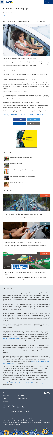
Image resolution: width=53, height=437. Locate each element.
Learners (6, 114)
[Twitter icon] (8, 406)
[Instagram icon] (18, 406)
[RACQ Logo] (47, 393)
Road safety (14, 114)
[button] (2, 2)
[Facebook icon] (4, 406)
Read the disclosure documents (11, 338)
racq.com (43, 383)
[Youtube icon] (13, 406)
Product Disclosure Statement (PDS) (34, 317)
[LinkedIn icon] (23, 406)
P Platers (31, 114)
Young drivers (40, 114)
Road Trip (23, 114)
